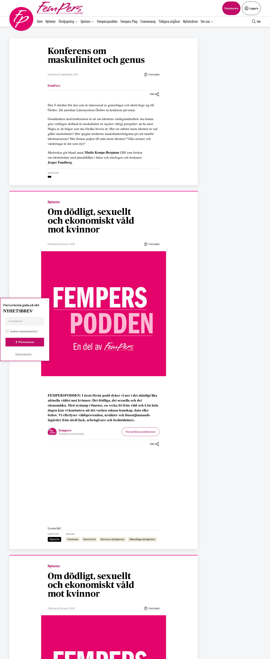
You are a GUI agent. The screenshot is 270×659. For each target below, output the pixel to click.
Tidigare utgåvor (169, 21)
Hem (40, 21)
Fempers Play (129, 21)
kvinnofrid (89, 539)
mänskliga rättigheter (142, 539)
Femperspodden (107, 21)
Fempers (65, 430)
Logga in (253, 8)
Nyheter (51, 21)
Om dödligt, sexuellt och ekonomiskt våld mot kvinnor (91, 221)
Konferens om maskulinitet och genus (96, 56)
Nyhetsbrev (190, 21)
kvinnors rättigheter (112, 539)
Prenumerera (231, 8)
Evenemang (148, 21)
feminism (72, 539)
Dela (152, 94)
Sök (259, 21)
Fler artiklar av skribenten (141, 431)
